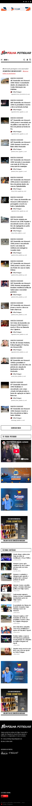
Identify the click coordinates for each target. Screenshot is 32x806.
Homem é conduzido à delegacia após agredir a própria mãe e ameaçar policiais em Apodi (20, 577)
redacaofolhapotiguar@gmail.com (12, 739)
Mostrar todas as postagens (15, 72)
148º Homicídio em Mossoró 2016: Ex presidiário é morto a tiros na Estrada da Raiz (20, 105)
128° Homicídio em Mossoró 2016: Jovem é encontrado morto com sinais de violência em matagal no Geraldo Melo (20, 245)
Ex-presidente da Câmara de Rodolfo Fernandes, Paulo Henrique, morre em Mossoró (22, 607)
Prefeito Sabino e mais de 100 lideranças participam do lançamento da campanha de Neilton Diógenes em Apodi (22, 639)
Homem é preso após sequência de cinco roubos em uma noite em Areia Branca (21, 566)
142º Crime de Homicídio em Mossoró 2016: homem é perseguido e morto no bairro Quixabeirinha (20, 203)
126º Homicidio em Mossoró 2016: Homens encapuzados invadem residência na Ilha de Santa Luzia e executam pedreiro (20, 287)
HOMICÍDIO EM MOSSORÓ (16, 78)
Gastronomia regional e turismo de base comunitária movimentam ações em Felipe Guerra (22, 597)
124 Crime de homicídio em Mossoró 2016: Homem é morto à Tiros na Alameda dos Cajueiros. (20, 326)
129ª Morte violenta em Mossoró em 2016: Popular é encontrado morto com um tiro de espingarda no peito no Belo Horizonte (20, 223)
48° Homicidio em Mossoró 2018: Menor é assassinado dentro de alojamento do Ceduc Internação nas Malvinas (20, 85)
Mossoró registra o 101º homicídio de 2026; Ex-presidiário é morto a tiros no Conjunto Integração (21, 618)
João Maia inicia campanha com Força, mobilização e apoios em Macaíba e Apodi (22, 628)
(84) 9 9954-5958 (7, 741)
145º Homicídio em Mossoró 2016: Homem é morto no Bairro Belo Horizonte (20, 144)
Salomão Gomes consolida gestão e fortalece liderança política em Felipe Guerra (21, 587)
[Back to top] (27, 801)
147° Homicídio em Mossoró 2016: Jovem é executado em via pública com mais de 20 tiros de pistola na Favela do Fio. (20, 124)
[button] (6, 60)
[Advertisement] (16, 29)
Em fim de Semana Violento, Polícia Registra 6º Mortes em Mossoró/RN (20, 345)
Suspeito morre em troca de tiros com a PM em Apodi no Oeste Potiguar (22, 650)
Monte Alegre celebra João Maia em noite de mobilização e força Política (21, 556)
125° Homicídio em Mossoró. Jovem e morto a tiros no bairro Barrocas (20, 307)
